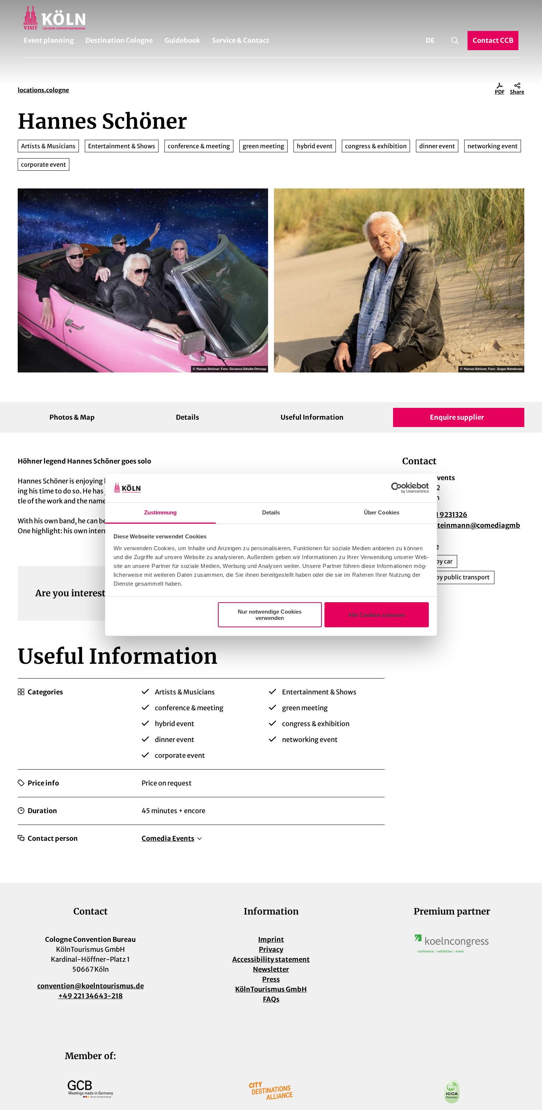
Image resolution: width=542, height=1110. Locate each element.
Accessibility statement (271, 959)
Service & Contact (240, 40)
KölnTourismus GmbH (271, 989)
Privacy (271, 949)
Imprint (271, 939)
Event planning (49, 40)
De (430, 40)
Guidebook (182, 40)
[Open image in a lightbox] (452, 943)
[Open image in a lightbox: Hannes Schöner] (399, 280)
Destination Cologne (119, 40)
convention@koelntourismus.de (90, 986)
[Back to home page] (271, 18)
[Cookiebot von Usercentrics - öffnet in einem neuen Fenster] (396, 488)
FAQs (271, 999)
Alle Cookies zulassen (376, 615)
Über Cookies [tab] (381, 512)
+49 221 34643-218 (90, 996)
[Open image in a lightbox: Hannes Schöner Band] (143, 280)
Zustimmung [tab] (160, 512)
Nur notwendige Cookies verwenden (270, 614)
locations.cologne (43, 90)
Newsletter (271, 969)
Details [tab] (271, 512)
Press (271, 979)
